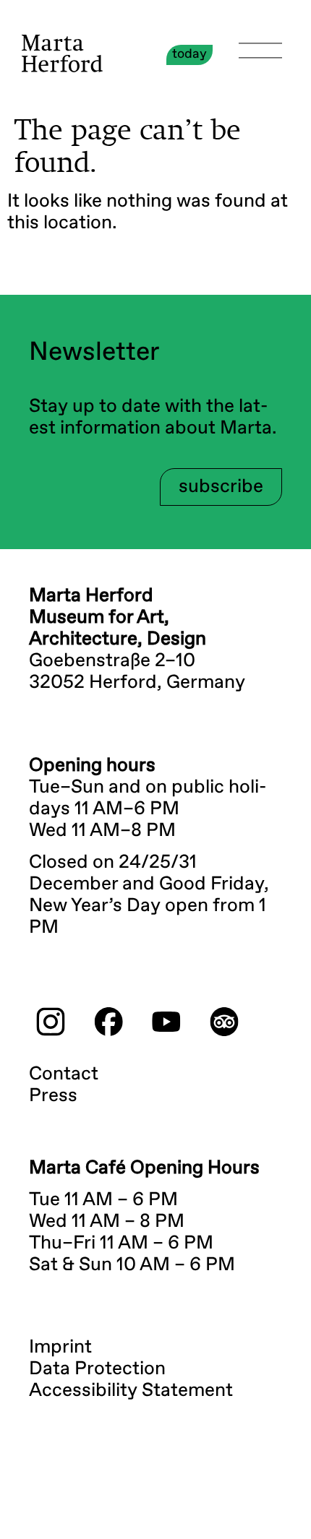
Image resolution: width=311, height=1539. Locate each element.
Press (53, 1096)
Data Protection (97, 1369)
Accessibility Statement (131, 1390)
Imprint (60, 1347)
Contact (63, 1074)
